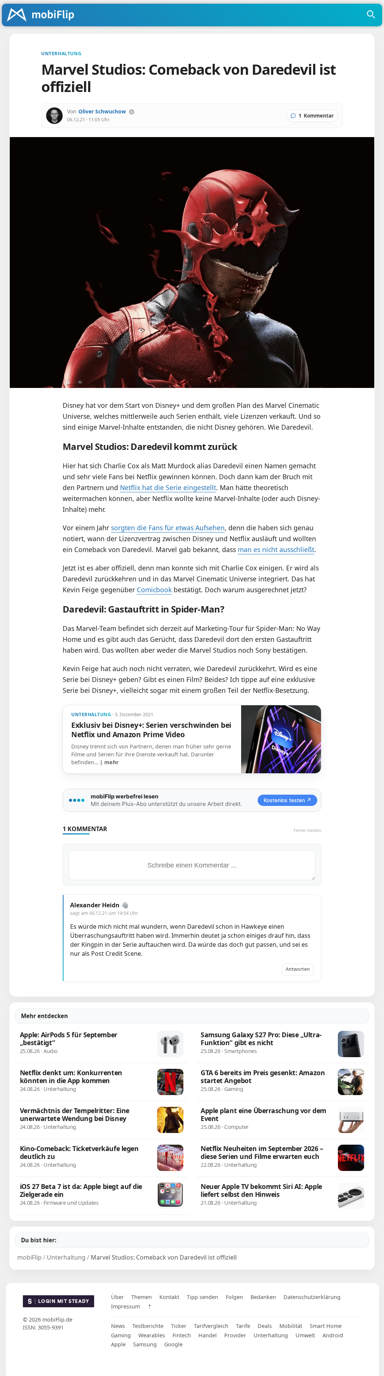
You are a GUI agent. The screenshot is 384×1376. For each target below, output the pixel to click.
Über (117, 1297)
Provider (235, 1335)
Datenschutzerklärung (312, 1297)
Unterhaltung (271, 1335)
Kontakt (169, 1297)
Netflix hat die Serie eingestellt (168, 487)
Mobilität (290, 1325)
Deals (265, 1325)
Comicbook (154, 589)
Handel (207, 1335)
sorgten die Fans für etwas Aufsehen (168, 527)
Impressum (125, 1306)
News (118, 1325)
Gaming (121, 1335)
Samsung (145, 1344)
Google (173, 1344)
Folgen (234, 1297)
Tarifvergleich (211, 1325)
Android (332, 1335)
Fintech (181, 1335)
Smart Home (326, 1325)
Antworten (298, 969)
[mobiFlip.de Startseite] (43, 15)
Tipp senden (202, 1297)
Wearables (151, 1335)
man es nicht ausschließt (276, 549)
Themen (141, 1297)
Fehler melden (307, 830)
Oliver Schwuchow (102, 111)
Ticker (178, 1325)
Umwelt (305, 1335)
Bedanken (263, 1297)
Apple (118, 1344)
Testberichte (148, 1325)
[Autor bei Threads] (131, 112)
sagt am (104, 913)
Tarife (243, 1325)
